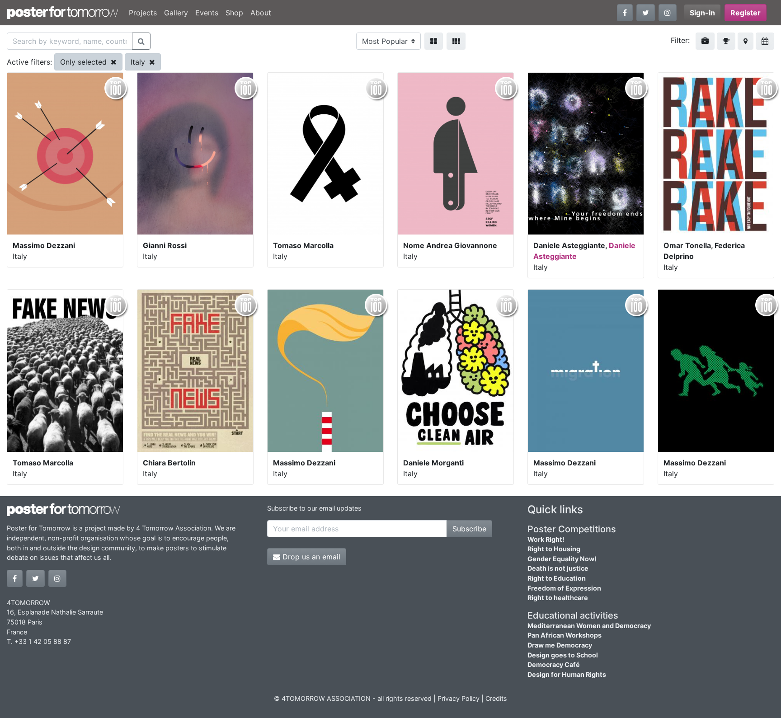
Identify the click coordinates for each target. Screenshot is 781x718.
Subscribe (469, 528)
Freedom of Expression (564, 588)
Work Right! (546, 539)
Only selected (84, 61)
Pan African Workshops (564, 635)
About (260, 12)
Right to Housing (553, 549)
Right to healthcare (557, 597)
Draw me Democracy (559, 645)
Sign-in (702, 12)
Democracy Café (553, 664)
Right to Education (556, 578)
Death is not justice (557, 568)
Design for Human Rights (566, 674)
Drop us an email (310, 556)
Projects (143, 12)
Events (206, 12)
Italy (139, 61)
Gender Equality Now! (562, 559)
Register (745, 12)
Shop (234, 12)
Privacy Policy (459, 698)
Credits (496, 698)
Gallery (176, 12)
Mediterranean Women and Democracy (589, 625)
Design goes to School (562, 655)
